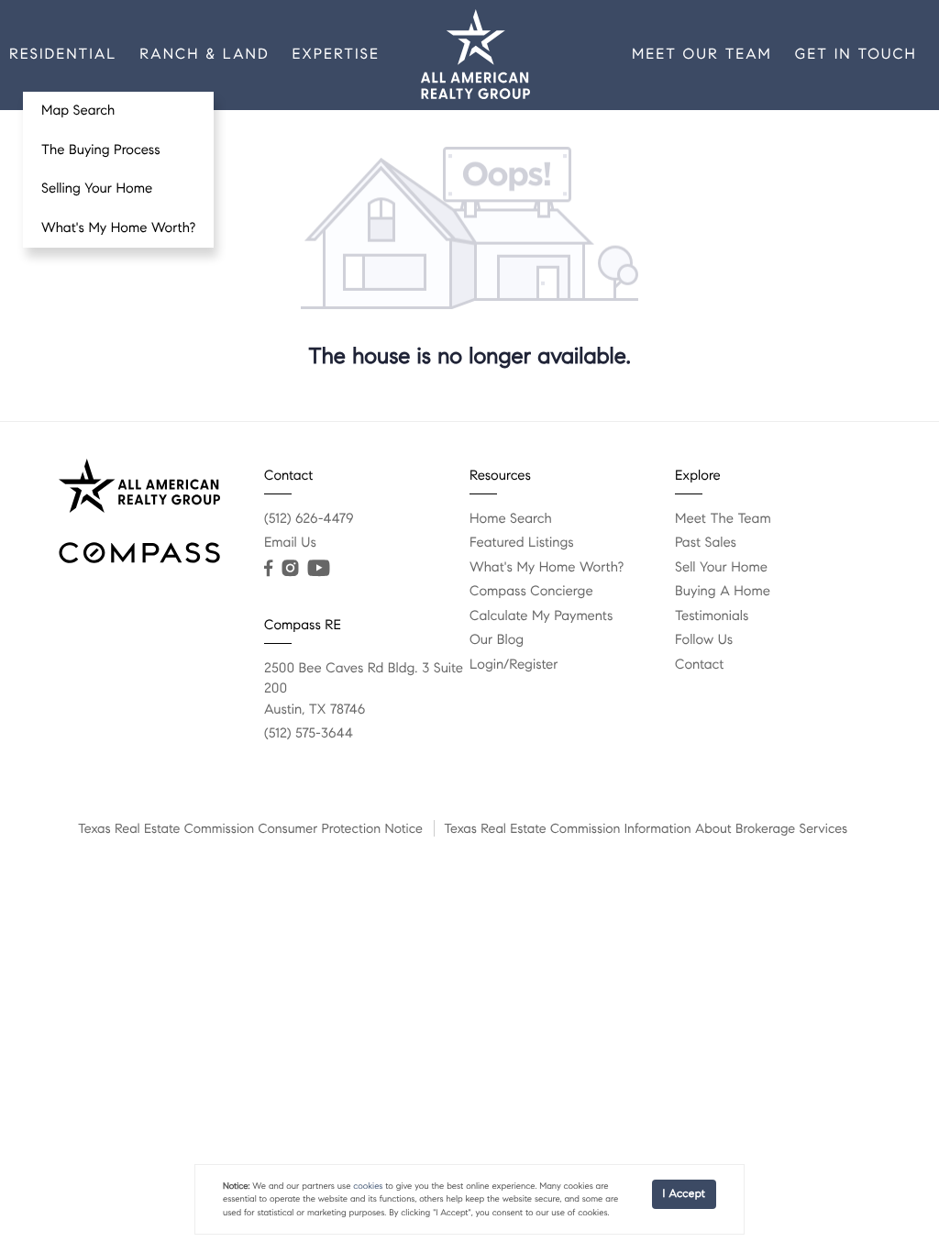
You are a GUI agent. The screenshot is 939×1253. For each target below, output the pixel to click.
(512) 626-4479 (309, 519)
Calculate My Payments (541, 616)
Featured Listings (522, 543)
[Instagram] (290, 568)
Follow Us (704, 640)
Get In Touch (856, 54)
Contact (699, 665)
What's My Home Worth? (118, 228)
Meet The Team (723, 519)
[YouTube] (318, 568)
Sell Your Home (721, 568)
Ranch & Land (204, 54)
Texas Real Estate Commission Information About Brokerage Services (645, 828)
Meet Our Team (702, 54)
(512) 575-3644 (308, 734)
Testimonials (711, 616)
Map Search (78, 111)
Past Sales (705, 543)
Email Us (290, 543)
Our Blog (497, 640)
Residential (62, 54)
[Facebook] (268, 568)
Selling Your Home (96, 189)
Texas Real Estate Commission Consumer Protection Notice (250, 828)
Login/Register (514, 665)
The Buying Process (100, 150)
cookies (367, 1186)
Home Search (511, 519)
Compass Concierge (531, 591)
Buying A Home (722, 591)
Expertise (336, 54)
